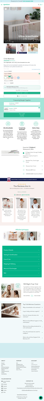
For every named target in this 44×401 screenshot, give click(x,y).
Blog (2, 365)
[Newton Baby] (6, 4)
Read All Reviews (22, 192)
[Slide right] (39, 49)
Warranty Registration (35, 366)
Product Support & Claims (21, 367)
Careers (2, 372)
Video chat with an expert (29, 383)
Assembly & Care (19, 364)
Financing (18, 368)
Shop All (2, 363)
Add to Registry (23, 96)
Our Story (3, 364)
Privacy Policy (34, 369)
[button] (38, 4)
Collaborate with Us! (5, 371)
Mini (32, 149)
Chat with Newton (29, 384)
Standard (11, 108)
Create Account (34, 364)
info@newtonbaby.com (29, 386)
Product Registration (35, 367)
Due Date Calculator (5, 367)
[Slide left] (5, 49)
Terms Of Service (34, 370)
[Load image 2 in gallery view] (33, 49)
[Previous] (3, 210)
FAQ (17, 363)
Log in (32, 363)
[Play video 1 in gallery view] (11, 49)
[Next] (41, 210)
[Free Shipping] (22, 1)
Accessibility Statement (22, 394)
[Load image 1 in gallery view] (22, 49)
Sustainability (4, 373)
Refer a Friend (19, 369)
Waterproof (26, 149)
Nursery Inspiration (4, 368)
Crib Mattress (11, 103)
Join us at (23, 194)
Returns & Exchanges (20, 365)
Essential (26, 147)
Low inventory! (36, 7)
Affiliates (3, 369)
